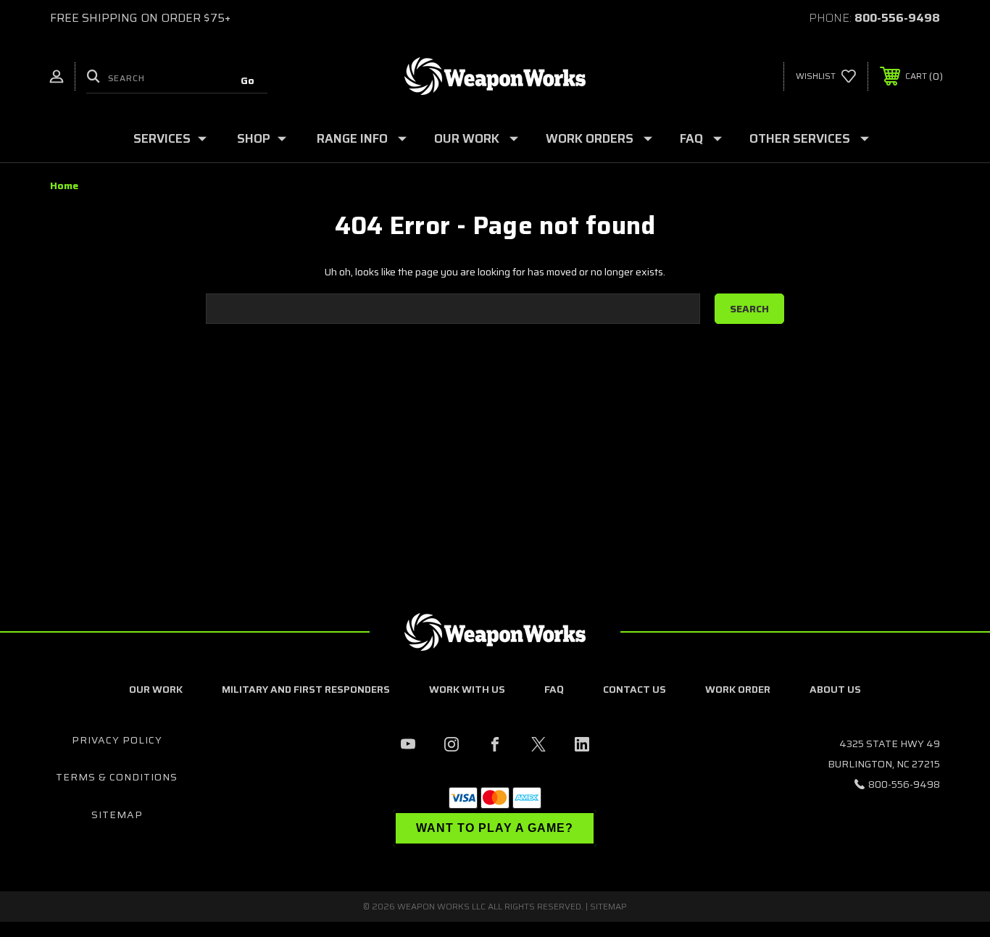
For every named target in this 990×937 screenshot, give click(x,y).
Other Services (799, 138)
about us (835, 689)
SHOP (253, 138)
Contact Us (634, 689)
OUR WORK (466, 138)
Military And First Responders (306, 689)
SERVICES (162, 138)
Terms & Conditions (117, 777)
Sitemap (117, 815)
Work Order (737, 689)
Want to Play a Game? (494, 828)
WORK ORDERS (589, 138)
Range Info (352, 138)
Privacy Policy (117, 740)
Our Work (156, 689)
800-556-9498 (897, 18)
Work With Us (467, 689)
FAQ (691, 138)
